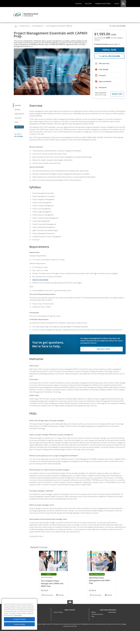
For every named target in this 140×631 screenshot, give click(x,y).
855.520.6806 (18, 136)
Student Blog (112, 612)
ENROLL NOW (109, 49)
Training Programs (24, 26)
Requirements (19, 114)
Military (94, 612)
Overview (18, 105)
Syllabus (17, 109)
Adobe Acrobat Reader (40, 280)
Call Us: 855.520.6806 (117, 26)
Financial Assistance (97, 614)
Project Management (37, 26)
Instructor (18, 118)
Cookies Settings (19, 624)
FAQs (16, 122)
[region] (19, 614)
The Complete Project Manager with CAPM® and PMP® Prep (52, 583)
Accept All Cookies (19, 619)
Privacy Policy (73, 626)
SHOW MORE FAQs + (36, 536)
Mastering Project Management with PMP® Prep (99, 580)
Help (93, 616)
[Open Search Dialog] (123, 3)
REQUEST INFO (117, 94)
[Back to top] (70, 609)
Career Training (58, 612)
